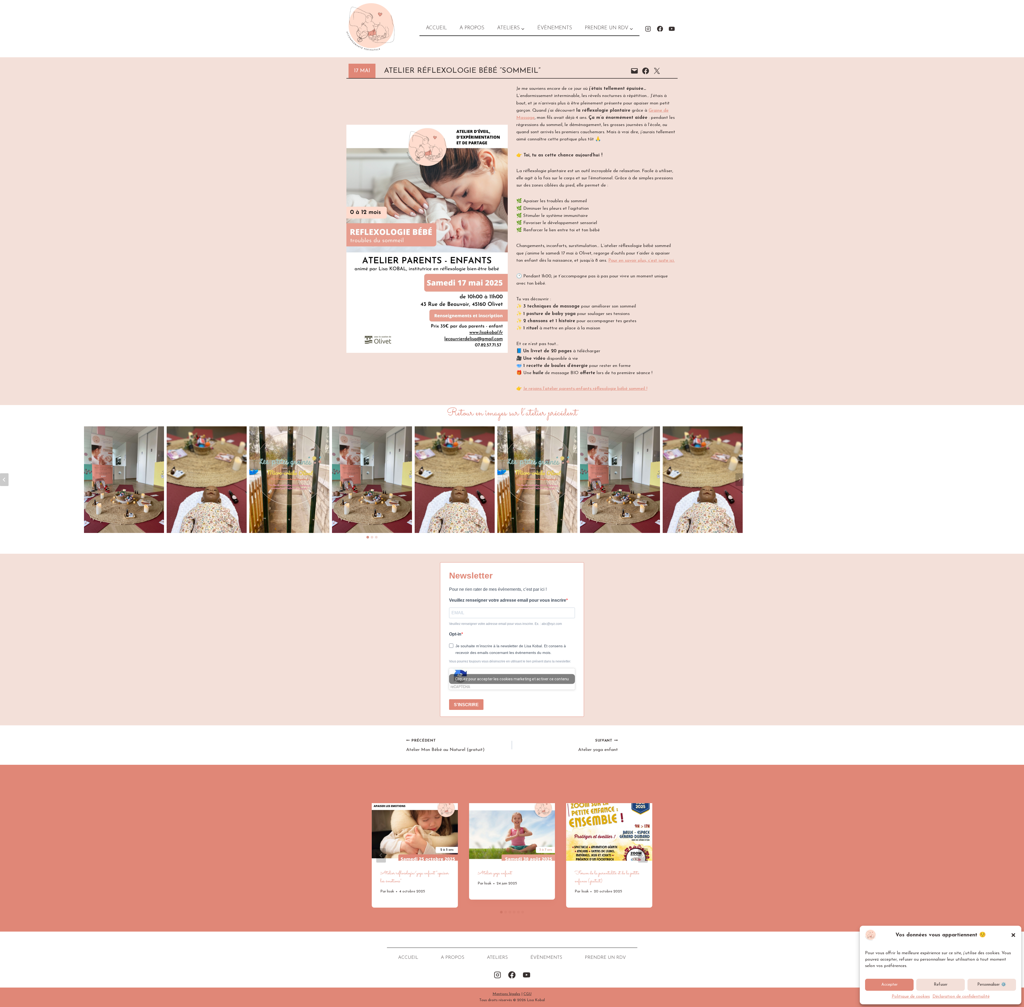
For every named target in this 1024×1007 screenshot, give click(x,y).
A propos (471, 28)
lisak (390, 891)
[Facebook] (660, 28)
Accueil (436, 28)
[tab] (367, 537)
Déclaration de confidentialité (961, 996)
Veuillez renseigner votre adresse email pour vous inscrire (507, 600)
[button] (1013, 935)
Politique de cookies (911, 996)
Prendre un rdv (605, 957)
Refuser (940, 985)
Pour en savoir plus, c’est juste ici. (641, 260)
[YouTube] (672, 28)
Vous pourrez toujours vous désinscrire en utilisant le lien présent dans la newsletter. (510, 661)
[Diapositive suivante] (739, 479)
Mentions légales (506, 994)
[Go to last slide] (381, 855)
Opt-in (455, 634)
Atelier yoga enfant (598, 745)
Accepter (889, 985)
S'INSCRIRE (466, 704)
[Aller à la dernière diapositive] (4, 479)
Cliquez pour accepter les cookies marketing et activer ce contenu (512, 679)
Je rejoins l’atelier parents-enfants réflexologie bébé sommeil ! (585, 388)
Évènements (554, 28)
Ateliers (497, 957)
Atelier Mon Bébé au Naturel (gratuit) (445, 745)
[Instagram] (648, 28)
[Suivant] (643, 855)
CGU (527, 994)
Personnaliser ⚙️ (991, 985)
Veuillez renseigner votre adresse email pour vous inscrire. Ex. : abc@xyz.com (505, 624)
